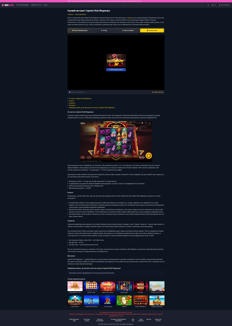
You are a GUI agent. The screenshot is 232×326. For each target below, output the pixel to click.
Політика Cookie (87, 320)
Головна (70, 14)
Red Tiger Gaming (157, 92)
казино (129, 18)
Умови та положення (99, 320)
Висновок (72, 105)
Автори (148, 319)
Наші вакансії (140, 320)
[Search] (208, 5)
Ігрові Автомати (22, 5)
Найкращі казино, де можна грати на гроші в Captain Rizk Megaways (92, 107)
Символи (72, 103)
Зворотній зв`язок (158, 320)
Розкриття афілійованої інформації (118, 320)
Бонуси (71, 101)
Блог (46, 5)
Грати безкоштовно (116, 69)
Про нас (133, 320)
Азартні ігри (36, 5)
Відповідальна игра (74, 320)
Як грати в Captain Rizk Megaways (80, 98)
